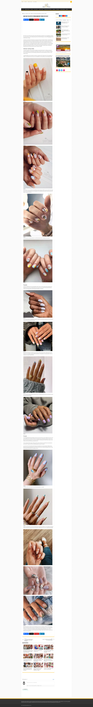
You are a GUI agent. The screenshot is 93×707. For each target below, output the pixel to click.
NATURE (32, 9)
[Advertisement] (38, 28)
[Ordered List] (32, 685)
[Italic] (28, 685)
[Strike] (31, 685)
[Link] (38, 685)
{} (39, 685)
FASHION (57, 9)
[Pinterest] (63, 16)
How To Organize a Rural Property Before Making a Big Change (65, 31)
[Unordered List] (34, 685)
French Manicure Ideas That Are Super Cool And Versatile (48, 651)
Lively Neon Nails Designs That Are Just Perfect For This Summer (27, 660)
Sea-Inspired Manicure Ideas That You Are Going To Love (48, 660)
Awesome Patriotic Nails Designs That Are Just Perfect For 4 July (38, 669)
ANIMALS (54, 9)
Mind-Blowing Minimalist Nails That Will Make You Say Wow (27, 669)
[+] (40, 685)
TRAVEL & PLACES (27, 9)
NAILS (29, 13)
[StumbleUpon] (65, 16)
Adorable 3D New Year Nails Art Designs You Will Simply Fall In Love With (28, 651)
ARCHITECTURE (41, 9)
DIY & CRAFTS (36, 9)
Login (53, 679)
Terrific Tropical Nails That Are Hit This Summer (48, 669)
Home (23, 9)
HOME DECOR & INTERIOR (47, 9)
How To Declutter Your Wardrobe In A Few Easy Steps (47, 639)
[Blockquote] (35, 685)
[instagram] (66, 16)
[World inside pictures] (46, 5)
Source (24, 101)
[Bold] (27, 685)
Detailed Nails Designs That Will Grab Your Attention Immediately (38, 660)
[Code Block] (37, 685)
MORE (67, 9)
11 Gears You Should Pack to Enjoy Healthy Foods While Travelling (28, 639)
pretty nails (49, 36)
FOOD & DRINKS (62, 9)
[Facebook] (59, 16)
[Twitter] (61, 16)
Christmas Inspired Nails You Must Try (38, 651)
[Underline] (30, 685)
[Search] (71, 2)
